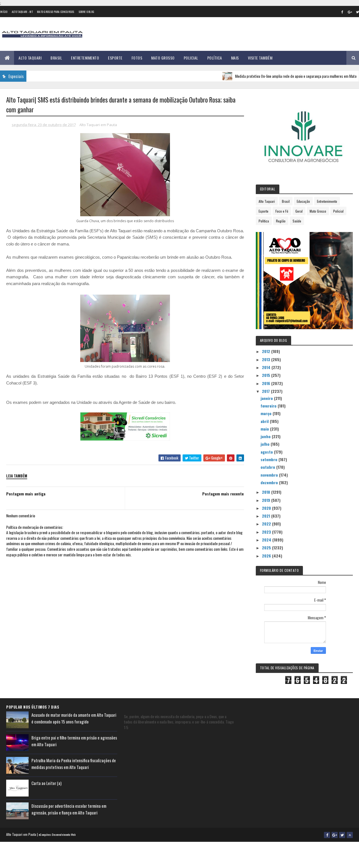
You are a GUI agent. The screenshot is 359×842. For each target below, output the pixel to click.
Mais (235, 58)
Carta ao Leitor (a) (46, 783)
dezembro (270, 482)
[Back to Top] (350, 835)
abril (265, 421)
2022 (267, 524)
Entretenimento (85, 58)
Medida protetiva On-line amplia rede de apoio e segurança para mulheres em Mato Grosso (288, 76)
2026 (267, 556)
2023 (267, 532)
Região (281, 221)
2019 (266, 500)
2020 (267, 508)
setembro (270, 459)
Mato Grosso (163, 58)
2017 (266, 391)
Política (214, 58)
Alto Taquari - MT (22, 12)
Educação (303, 201)
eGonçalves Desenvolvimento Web (57, 834)
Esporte (115, 58)
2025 (267, 547)
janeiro (267, 398)
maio (265, 429)
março (267, 413)
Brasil (56, 58)
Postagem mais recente (223, 494)
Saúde (297, 221)
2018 (266, 492)
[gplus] (350, 12)
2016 (266, 383)
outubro (268, 467)
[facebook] (342, 12)
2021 (266, 516)
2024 (267, 540)
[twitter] (342, 835)
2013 (266, 359)
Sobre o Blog (87, 12)
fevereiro (269, 406)
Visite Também (260, 58)
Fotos (137, 58)
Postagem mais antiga (25, 494)
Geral (299, 211)
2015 (266, 375)
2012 (266, 351)
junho (266, 436)
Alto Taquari (30, 58)
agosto (267, 452)
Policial (191, 58)
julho (266, 444)
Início (4, 12)
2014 (266, 367)
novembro (270, 475)
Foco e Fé (281, 211)
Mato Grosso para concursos (55, 12)
